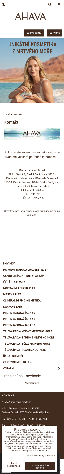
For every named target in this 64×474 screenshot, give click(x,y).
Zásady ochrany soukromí (41, 455)
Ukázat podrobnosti (13, 464)
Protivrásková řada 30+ (20, 313)
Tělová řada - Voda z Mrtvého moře (27, 331)
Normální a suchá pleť (19, 288)
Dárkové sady (13, 307)
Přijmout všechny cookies (40, 466)
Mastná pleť (12, 294)
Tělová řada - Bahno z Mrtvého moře (28, 337)
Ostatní (8, 368)
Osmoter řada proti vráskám (23, 276)
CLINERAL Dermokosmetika (22, 300)
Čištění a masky (14, 282)
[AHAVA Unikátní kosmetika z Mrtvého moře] (32, 101)
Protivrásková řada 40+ (20, 319)
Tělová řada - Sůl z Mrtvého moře (26, 344)
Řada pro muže (13, 356)
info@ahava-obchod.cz (36, 186)
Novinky (9, 263)
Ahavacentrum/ (32, 383)
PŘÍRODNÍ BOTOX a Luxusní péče (24, 270)
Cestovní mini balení (17, 362)
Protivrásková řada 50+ (20, 325)
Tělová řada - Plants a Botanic (24, 350)
